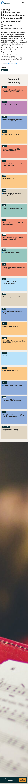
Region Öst (4, 70)
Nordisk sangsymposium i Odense (12, 296)
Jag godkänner (22, 780)
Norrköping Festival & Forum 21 (12, 134)
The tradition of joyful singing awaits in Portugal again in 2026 (14, 341)
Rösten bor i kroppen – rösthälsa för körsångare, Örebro (13, 223)
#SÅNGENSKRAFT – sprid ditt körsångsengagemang (11, 149)
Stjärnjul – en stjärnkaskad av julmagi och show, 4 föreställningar (13, 415)
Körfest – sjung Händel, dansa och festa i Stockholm (14, 268)
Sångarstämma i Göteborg (10, 429)
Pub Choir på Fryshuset (9, 356)
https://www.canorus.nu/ (11, 63)
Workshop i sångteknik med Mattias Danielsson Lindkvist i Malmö (13, 90)
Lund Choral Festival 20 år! (10, 370)
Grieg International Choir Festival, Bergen (12, 312)
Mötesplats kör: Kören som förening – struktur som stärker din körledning (13, 120)
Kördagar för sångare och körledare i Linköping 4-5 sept (13, 164)
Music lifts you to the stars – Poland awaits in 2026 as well (13, 238)
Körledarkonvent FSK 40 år (10, 326)
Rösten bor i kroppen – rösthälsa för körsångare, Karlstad (13, 194)
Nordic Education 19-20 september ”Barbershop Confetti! (13, 282)
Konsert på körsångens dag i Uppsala (13, 208)
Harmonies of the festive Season (12, 400)
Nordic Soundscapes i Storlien (11, 252)
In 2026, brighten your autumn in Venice (12, 386)
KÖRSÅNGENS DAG (9, 178)
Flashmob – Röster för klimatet (11, 105)
